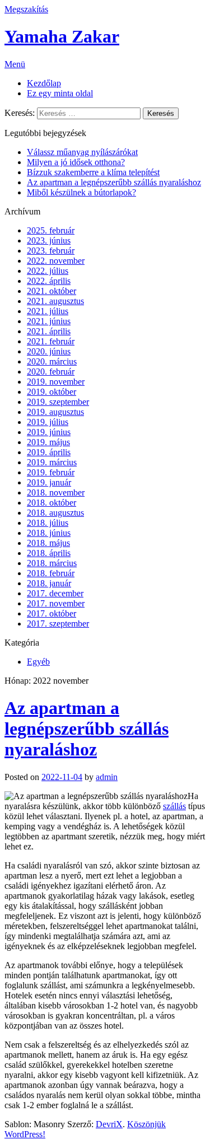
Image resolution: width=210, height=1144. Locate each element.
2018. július (47, 522)
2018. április (49, 553)
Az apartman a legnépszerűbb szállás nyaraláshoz (114, 182)
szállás (174, 806)
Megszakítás (26, 9)
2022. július (47, 271)
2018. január (49, 583)
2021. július (47, 311)
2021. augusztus (55, 301)
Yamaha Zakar (61, 36)
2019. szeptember (58, 402)
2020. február (50, 371)
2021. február (50, 341)
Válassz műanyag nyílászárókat (82, 152)
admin (107, 777)
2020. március (52, 361)
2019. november (56, 381)
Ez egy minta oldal (60, 93)
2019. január (49, 482)
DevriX (109, 1124)
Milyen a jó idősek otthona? (76, 162)
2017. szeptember (58, 623)
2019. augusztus (55, 412)
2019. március (52, 462)
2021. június (49, 321)
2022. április (49, 281)
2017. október (51, 613)
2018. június (49, 533)
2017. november (56, 603)
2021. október (51, 291)
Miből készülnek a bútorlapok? (81, 192)
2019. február (50, 472)
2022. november (56, 260)
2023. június (49, 240)
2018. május (48, 543)
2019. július (47, 422)
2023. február (50, 250)
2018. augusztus (55, 512)
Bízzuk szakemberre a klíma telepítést (93, 172)
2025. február (50, 230)
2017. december (55, 593)
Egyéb (38, 661)
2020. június (49, 351)
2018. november (56, 492)
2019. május (48, 442)
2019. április (49, 452)
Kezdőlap (44, 83)
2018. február (50, 573)
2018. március (52, 563)
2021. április (49, 331)
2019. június (49, 432)
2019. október (51, 391)
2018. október (51, 502)
